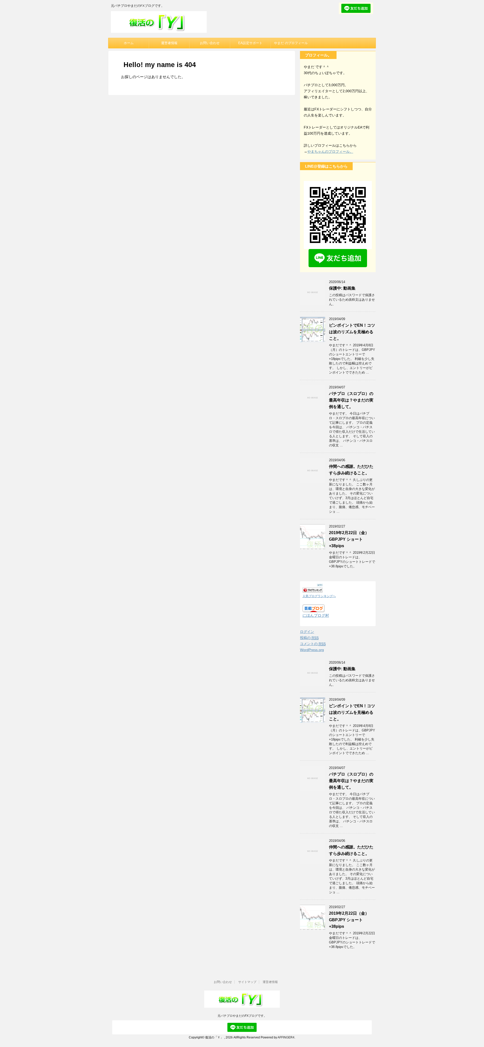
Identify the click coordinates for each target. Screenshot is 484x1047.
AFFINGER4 (286, 1037)
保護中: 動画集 (342, 288)
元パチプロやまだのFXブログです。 (242, 1016)
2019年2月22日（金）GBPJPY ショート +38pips (349, 539)
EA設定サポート (250, 43)
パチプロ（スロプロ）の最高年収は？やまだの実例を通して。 (351, 400)
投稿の (309, 638)
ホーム (129, 43)
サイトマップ (247, 982)
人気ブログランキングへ (319, 596)
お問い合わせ (210, 43)
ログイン (307, 632)
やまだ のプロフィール (291, 43)
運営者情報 (169, 43)
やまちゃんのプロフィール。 (330, 151)
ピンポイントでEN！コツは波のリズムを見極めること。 (352, 332)
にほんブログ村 (315, 615)
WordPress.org (312, 650)
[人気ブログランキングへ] (312, 589)
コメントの (313, 644)
